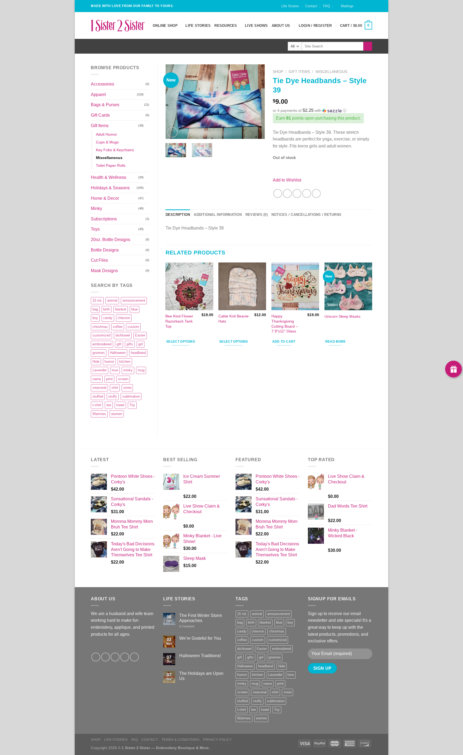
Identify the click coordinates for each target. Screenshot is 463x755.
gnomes (98, 353)
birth (106, 309)
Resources (225, 26)
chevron (124, 318)
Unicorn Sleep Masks (342, 316)
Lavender (99, 370)
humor (109, 362)
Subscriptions (104, 219)
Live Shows (256, 26)
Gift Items (100, 125)
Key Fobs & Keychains (115, 150)
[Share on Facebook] (277, 193)
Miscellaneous (109, 158)
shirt (114, 388)
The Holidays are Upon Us (201, 676)
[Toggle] (147, 94)
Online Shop (165, 26)
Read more (335, 341)
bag (95, 309)
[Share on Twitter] (287, 193)
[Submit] (367, 46)
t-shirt (96, 405)
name (96, 379)
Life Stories (290, 6)
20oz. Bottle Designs (110, 239)
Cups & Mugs (107, 142)
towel (120, 405)
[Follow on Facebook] (359, 8)
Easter (140, 335)
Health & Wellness (108, 177)
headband (138, 353)
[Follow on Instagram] (364, 8)
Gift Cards (100, 115)
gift (119, 344)
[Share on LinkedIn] (316, 193)
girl (140, 344)
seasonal (99, 388)
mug (141, 370)
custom (133, 327)
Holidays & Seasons (110, 188)
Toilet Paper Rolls (110, 165)
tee (108, 405)
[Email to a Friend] (297, 193)
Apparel (98, 94)
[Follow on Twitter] (115, 657)
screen (123, 379)
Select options (180, 341)
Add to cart (284, 341)
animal (112, 300)
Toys (95, 229)
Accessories (102, 84)
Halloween (118, 353)
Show (453, 369)
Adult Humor (106, 134)
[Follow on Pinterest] (134, 657)
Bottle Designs (105, 250)
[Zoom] (172, 132)
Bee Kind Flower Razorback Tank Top (179, 321)
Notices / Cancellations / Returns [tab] (306, 215)
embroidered (101, 344)
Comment (186, 626)
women (116, 414)
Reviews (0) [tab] (256, 215)
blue (134, 309)
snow (127, 388)
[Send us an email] (369, 8)
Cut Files (99, 260)
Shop (278, 72)
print (109, 379)
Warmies (99, 414)
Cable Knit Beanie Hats (233, 318)
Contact (311, 6)
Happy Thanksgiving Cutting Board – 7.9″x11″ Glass (284, 323)
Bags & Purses (105, 104)
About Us (281, 26)
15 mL (97, 300)
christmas (100, 327)
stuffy (112, 396)
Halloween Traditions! (200, 655)
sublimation (131, 396)
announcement (133, 300)
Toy (132, 405)
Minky (96, 208)
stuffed (97, 396)
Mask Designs (104, 270)
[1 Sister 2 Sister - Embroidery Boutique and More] (118, 25)
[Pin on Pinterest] (306, 193)
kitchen (124, 362)
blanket (120, 309)
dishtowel (122, 335)
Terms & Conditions (181, 740)
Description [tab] (178, 215)
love (115, 370)
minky (128, 370)
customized (101, 335)
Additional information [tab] (218, 215)
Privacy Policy (217, 740)
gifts (129, 344)
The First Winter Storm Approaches (200, 618)
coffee (117, 327)
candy (108, 318)
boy (95, 318)
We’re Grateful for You (200, 638)
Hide (95, 362)
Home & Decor (105, 198)
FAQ (326, 6)
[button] (322, 110)
